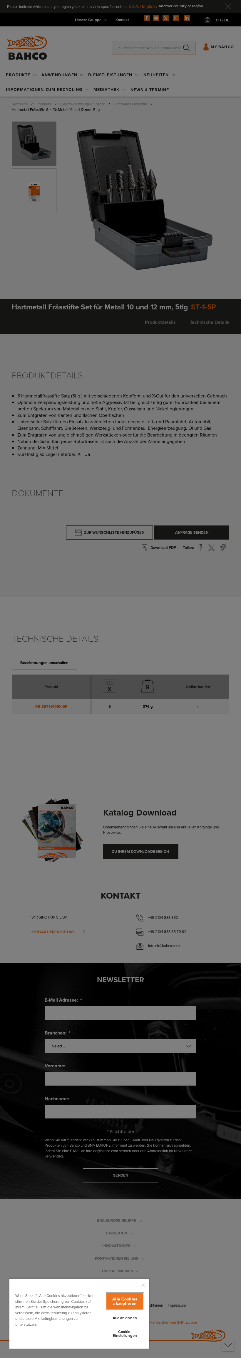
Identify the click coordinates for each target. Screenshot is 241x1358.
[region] (79, 1313)
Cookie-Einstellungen (125, 1333)
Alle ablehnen (125, 1318)
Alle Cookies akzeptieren (124, 1301)
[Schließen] (143, 1285)
